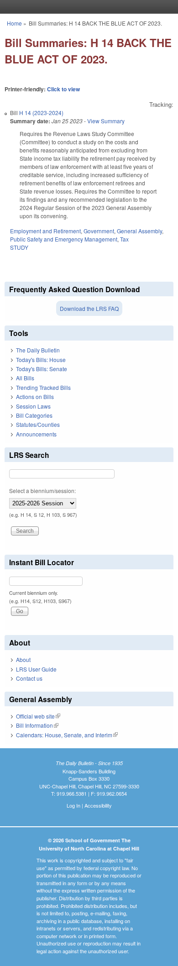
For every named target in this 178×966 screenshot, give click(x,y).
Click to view (63, 89)
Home (14, 23)
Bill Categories (34, 415)
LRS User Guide (36, 669)
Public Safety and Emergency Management (63, 239)
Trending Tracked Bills (43, 387)
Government (99, 231)
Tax (124, 239)
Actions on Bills (35, 396)
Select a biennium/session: (42, 490)
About (23, 659)
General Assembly (139, 231)
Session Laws (33, 406)
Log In (73, 805)
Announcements (36, 434)
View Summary (106, 121)
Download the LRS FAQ (89, 308)
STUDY (19, 247)
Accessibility (98, 805)
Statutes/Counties (38, 424)
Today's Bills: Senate (41, 369)
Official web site (38, 716)
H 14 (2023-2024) (41, 112)
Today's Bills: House (41, 359)
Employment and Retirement (45, 231)
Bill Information (37, 725)
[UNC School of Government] (87, 7)
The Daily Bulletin (38, 350)
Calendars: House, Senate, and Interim (67, 735)
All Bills (25, 378)
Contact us (29, 678)
